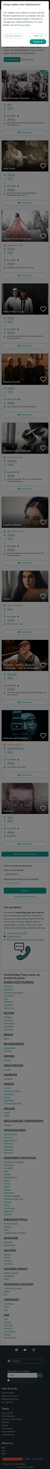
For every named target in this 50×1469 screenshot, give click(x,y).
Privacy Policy (24, 25)
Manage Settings (13, 35)
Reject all (38, 35)
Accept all (38, 41)
